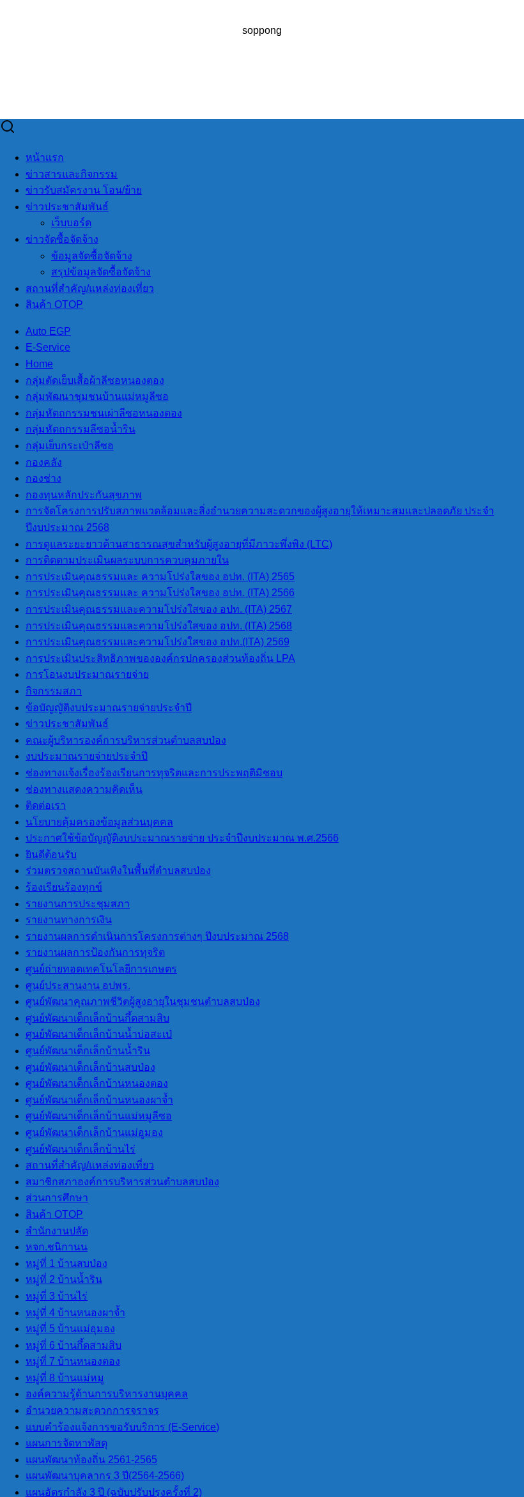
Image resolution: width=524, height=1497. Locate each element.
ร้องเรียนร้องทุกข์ (64, 887)
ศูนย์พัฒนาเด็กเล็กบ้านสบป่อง (90, 1067)
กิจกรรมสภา (54, 691)
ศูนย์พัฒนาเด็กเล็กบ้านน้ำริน (88, 1050)
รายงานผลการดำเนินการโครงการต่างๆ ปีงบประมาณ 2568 (157, 936)
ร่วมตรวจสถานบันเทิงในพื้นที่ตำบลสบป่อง (118, 870)
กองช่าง (43, 478)
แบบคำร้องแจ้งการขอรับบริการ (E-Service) (122, 1427)
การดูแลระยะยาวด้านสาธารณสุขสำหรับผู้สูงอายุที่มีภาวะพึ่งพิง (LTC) (179, 544)
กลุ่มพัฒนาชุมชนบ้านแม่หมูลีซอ (97, 396)
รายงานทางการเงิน (69, 919)
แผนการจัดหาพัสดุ (66, 1443)
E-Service (48, 347)
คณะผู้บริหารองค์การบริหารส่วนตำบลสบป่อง (126, 740)
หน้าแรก (45, 157)
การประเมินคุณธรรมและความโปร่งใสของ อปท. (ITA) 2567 (159, 609)
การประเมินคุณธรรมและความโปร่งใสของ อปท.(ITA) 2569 (157, 641)
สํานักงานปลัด (57, 1230)
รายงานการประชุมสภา (78, 903)
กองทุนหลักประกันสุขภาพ (84, 494)
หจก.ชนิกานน (57, 1246)
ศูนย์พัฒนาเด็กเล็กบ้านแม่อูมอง (94, 1132)
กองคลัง (44, 462)
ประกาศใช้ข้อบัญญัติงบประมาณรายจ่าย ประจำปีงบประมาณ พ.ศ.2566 (182, 838)
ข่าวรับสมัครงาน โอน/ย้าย (84, 190)
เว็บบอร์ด (71, 222)
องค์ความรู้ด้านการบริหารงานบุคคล (107, 1393)
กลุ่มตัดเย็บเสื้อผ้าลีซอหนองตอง (95, 380)
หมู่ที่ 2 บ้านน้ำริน (64, 1279)
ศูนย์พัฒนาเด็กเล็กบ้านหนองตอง (97, 1083)
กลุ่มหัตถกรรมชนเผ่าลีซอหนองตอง (104, 413)
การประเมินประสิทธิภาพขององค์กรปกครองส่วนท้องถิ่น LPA (160, 658)
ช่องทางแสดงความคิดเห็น (84, 789)
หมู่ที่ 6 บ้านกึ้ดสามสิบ (73, 1345)
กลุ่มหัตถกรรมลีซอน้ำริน (80, 429)
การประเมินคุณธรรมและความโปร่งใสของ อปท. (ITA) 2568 (159, 625)
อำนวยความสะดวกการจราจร (92, 1410)
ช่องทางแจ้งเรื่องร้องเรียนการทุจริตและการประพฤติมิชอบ (154, 772)
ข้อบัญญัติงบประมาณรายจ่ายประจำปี (109, 707)
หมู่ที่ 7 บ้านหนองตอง (73, 1361)
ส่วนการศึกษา (57, 1197)
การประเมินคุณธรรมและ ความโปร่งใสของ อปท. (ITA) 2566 (160, 592)
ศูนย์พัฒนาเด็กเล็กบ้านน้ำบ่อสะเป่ (99, 1034)
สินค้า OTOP (54, 304)
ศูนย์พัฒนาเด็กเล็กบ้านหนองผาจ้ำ (99, 1099)
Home (39, 363)
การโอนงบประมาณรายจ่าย (87, 674)
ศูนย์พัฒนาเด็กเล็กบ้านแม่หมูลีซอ (99, 1115)
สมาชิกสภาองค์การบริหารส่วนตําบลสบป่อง (122, 1181)
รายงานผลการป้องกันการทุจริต (95, 952)
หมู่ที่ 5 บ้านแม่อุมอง (70, 1328)
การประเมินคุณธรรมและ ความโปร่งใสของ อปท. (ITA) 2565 (160, 576)
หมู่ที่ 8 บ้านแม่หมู (65, 1377)
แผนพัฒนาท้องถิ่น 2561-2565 (91, 1459)
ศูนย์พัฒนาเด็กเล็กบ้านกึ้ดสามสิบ (97, 1018)
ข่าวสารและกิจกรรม (72, 174)
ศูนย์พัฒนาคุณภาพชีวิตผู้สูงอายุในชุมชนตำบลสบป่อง (143, 1001)
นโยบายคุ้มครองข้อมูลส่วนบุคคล (99, 822)
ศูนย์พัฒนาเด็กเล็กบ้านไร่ (80, 1149)
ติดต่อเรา (46, 805)
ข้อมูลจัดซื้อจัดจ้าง (91, 255)
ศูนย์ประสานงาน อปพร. (78, 985)
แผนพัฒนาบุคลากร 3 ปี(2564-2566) (105, 1475)
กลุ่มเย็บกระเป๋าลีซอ (70, 445)
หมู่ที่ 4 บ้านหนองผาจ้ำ (75, 1312)
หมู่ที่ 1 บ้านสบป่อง (66, 1263)
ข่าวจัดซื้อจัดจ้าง (62, 239)
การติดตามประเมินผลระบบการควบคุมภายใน (127, 560)
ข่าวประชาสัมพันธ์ (67, 206)
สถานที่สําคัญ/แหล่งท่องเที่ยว (90, 288)
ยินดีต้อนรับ (51, 854)
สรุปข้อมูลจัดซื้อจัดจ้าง (101, 271)
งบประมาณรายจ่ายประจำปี (87, 756)
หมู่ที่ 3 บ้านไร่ (57, 1296)
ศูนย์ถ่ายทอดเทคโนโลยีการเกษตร (101, 968)
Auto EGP (48, 331)
